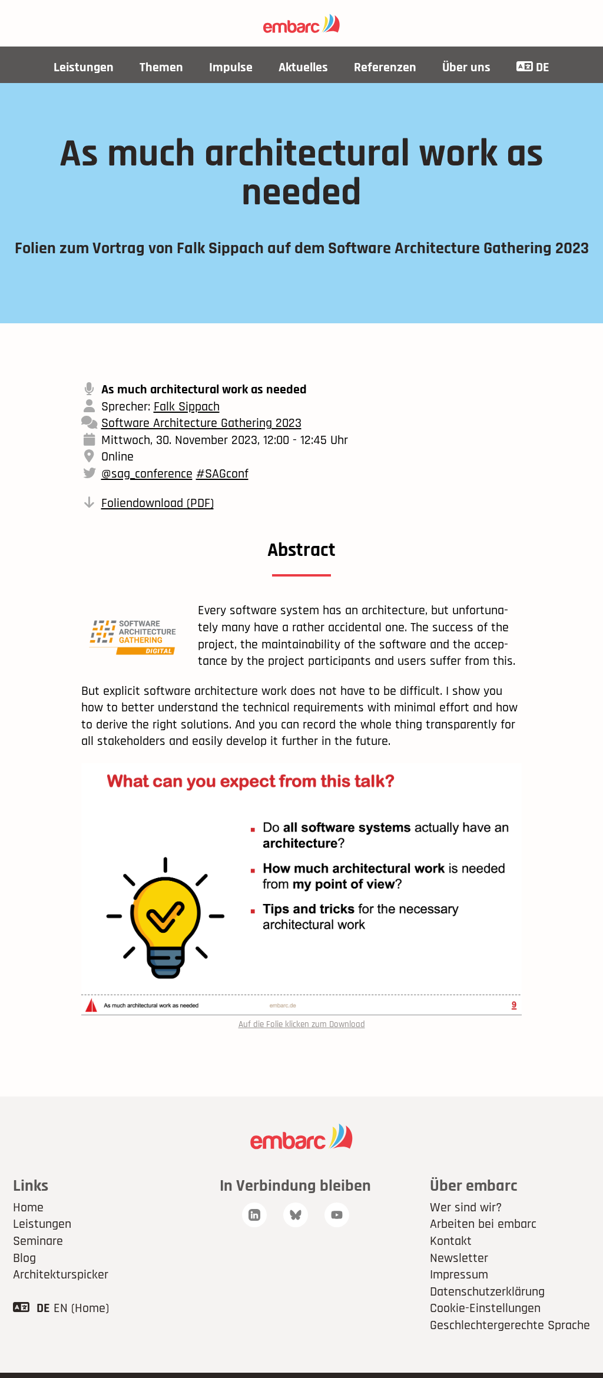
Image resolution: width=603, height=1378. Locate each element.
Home (28, 1208)
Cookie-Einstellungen (485, 1308)
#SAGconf (222, 474)
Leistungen (84, 67)
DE (541, 67)
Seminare (38, 1241)
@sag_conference (147, 474)
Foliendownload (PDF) (157, 503)
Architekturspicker (60, 1275)
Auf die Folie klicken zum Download (301, 1024)
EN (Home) (81, 1308)
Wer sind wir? (466, 1208)
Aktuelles (303, 67)
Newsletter (459, 1258)
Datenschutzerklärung (487, 1292)
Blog (24, 1258)
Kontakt (451, 1241)
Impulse (231, 67)
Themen (161, 67)
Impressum (459, 1275)
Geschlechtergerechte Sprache (510, 1325)
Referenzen (385, 67)
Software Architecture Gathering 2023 (201, 423)
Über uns (466, 67)
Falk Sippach (187, 407)
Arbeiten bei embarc (483, 1224)
